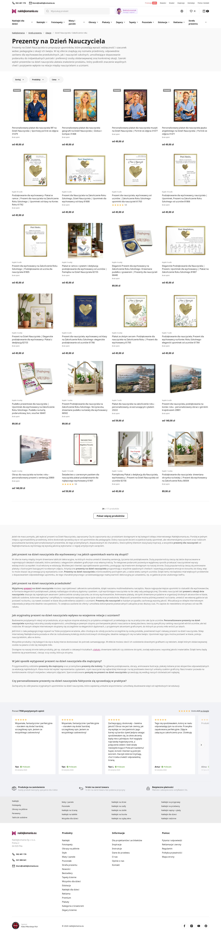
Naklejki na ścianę (69, 810)
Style (64, 852)
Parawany (16, 813)
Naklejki (41, 22)
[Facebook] (184, 926)
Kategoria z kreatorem (73, 906)
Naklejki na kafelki (69, 814)
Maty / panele (68, 802)
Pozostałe (147, 22)
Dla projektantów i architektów (127, 840)
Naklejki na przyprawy (170, 802)
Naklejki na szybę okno (121, 818)
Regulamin (167, 848)
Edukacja (162, 22)
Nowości (163, 3)
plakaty (96, 649)
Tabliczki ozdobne (19, 817)
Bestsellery (67, 873)
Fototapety (57, 22)
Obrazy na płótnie (19, 809)
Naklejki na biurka (119, 814)
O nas (115, 856)
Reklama (178, 22)
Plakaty (106, 22)
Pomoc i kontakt (203, 3)
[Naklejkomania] (35, 833)
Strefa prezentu (193, 22)
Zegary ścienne (69, 910)
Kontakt (116, 865)
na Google (204, 711)
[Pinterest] (206, 926)
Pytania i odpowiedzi (172, 840)
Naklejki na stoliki (119, 810)
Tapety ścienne (69, 877)
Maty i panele (72, 22)
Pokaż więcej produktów (110, 515)
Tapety (132, 22)
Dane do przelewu (121, 852)
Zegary (119, 22)
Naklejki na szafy (119, 806)
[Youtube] (199, 926)
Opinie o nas (118, 860)
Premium (66, 897)
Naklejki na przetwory (170, 806)
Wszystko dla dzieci (70, 818)
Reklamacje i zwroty (171, 844)
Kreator (171, 3)
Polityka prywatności (172, 852)
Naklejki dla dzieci (18, 22)
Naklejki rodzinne (168, 818)
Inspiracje (181, 3)
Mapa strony (168, 856)
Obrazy (92, 22)
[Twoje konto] (181, 11)
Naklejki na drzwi (119, 802)
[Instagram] (192, 926)
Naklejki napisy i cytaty (171, 810)
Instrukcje (191, 3)
